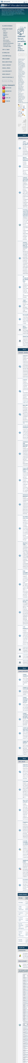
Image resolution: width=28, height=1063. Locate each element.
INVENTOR (8, 91)
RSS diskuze (20, 28)
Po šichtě (25, 879)
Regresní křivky (5, 13)
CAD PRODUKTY (7, 71)
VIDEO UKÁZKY (6, 65)
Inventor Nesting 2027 (21, 919)
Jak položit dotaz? (24, 120)
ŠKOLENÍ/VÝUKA (7, 62)
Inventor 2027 (5, 11)
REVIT (7, 94)
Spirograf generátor (19, 12)
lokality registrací (6, 44)
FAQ (21, 111)
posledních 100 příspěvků (8, 43)
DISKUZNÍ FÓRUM (7, 29)
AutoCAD (25, 355)
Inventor (25, 379)
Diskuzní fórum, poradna (22, 38)
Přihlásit (20, 116)
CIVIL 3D (7, 98)
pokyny (4, 30)
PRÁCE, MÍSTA (6, 68)
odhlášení (5, 35)
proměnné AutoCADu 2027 (7, 15)
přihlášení (5, 33)
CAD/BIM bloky (6, 56)
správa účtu (5, 37)
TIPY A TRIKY (6, 49)
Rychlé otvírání (20, 940)
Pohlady (21, 902)
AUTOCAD (8, 88)
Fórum (21, 104)
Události (20, 114)
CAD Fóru (20, 85)
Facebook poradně (21, 90)
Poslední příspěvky (23, 894)
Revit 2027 (12, 11)
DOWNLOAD (5, 52)
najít (4, 38)
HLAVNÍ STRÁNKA (7, 26)
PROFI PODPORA (7, 77)
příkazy (22, 13)
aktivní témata (6, 40)
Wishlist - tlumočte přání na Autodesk (25, 245)
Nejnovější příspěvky (21, 106)
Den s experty (25, 327)
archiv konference (6, 41)
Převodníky (13, 13)
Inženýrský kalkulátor (9, 12)
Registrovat (20, 115)
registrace (5, 32)
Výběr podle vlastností (21, 908)
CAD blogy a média (7, 46)
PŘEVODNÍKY (6, 59)
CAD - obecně (22, 761)
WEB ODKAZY (6, 74)
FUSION (7, 101)
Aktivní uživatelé (22, 961)
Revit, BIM (25, 405)
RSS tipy (21, 27)
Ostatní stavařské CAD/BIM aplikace (25, 700)
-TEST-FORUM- (25, 301)
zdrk (26, 1008)
